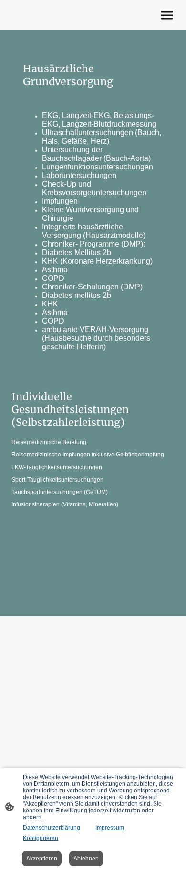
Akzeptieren (41, 858)
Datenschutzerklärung (51, 827)
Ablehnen (86, 858)
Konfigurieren (40, 838)
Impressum (109, 827)
